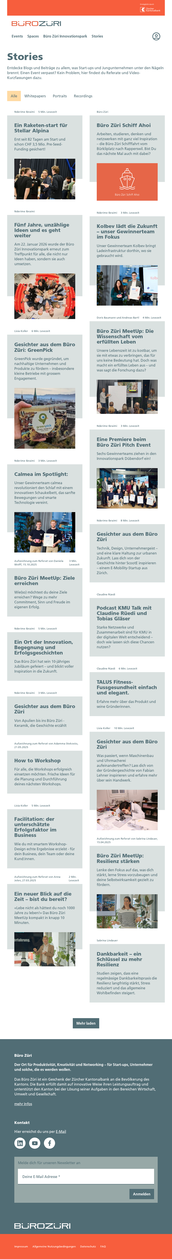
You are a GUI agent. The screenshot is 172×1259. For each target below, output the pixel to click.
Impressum (21, 1246)
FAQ (103, 1246)
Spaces (33, 36)
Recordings (83, 96)
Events (17, 36)
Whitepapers (35, 96)
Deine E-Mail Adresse (41, 1176)
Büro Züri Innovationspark (65, 36)
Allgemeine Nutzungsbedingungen (54, 1246)
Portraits (60, 96)
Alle (14, 96)
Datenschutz (88, 1246)
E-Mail (61, 1131)
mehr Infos (23, 1103)
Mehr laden (86, 1023)
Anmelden (141, 1194)
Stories (97, 36)
